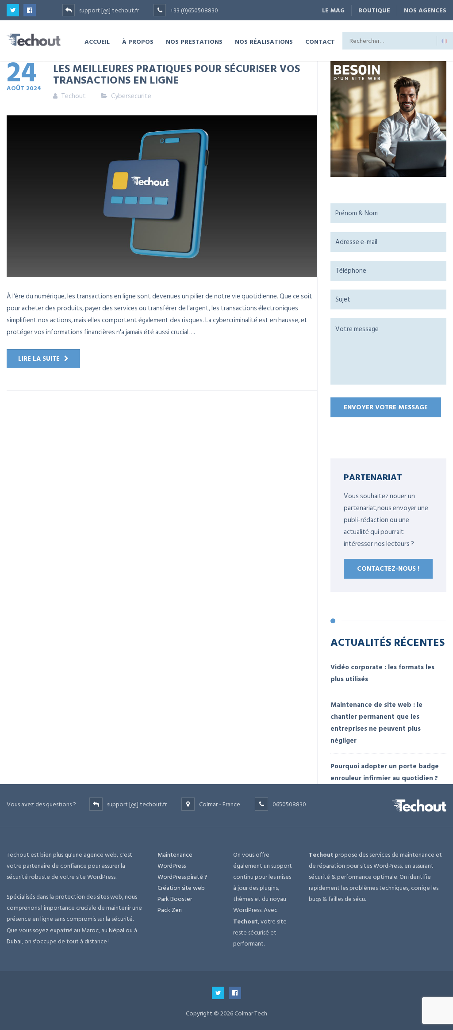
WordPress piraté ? (182, 877)
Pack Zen (169, 910)
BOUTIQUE (374, 10)
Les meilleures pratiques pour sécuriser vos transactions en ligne (176, 74)
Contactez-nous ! (388, 568)
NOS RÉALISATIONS (264, 41)
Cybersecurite (131, 96)
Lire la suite (39, 358)
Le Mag (333, 10)
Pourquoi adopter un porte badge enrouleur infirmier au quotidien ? (384, 772)
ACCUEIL (97, 41)
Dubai (14, 941)
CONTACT (320, 41)
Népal (116, 930)
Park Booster (174, 899)
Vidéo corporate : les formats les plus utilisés (382, 673)
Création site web (181, 888)
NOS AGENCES (425, 10)
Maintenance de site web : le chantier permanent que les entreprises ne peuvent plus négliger (376, 722)
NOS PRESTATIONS (194, 41)
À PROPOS (138, 41)
